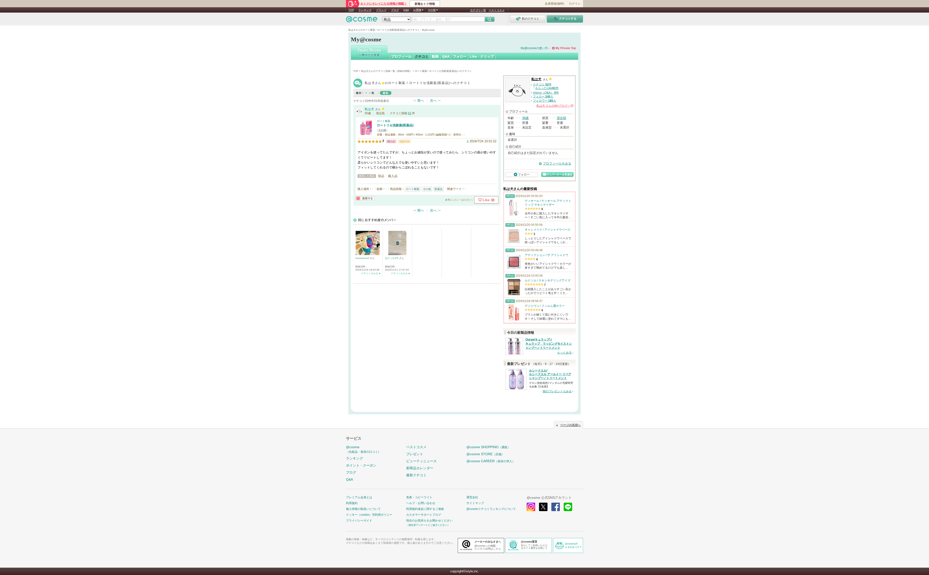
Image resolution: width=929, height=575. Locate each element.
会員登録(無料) (554, 3)
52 (409, 113)
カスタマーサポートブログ (423, 514)
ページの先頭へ (570, 425)
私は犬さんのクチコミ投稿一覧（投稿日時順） (386, 71)
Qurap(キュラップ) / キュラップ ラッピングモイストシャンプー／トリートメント (548, 343)
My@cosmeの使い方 (534, 48)
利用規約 (352, 503)
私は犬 (369, 109)
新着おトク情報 (425, 4)
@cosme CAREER (490, 461)
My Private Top (565, 48)
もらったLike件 (547, 88)
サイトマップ (475, 503)
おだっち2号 (392, 258)
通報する (365, 198)
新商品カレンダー (419, 468)
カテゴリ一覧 (478, 10)
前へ (420, 100)
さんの (554, 105)
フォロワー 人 (544, 100)
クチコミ (421, 56)
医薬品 (438, 189)
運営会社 (472, 497)
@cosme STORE (485, 454)
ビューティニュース (421, 461)
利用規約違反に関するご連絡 (425, 509)
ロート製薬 (383, 121)
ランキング (365, 9)
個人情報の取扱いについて (363, 509)
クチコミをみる (369, 273)
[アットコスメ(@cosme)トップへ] (361, 20)
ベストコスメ (497, 10)
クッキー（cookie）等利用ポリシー (369, 514)
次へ (433, 100)
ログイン (575, 3)
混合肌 (561, 118)
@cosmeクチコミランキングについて (491, 509)
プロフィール (401, 56)
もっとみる (564, 352)
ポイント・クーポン (361, 465)
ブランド (381, 9)
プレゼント (414, 454)
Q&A (406, 9)
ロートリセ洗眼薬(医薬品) (395, 125)
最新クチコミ (416, 475)
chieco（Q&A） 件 (546, 92)
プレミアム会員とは (359, 497)
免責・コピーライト (419, 497)
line (568, 507)
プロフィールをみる (557, 163)
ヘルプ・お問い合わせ (420, 503)
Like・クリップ (482, 56)
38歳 (525, 118)
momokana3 (362, 258)
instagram (531, 507)
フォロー (459, 56)
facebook (555, 507)
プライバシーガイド (359, 520)
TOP (351, 9)
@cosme (363, 449)
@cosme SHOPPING (488, 447)
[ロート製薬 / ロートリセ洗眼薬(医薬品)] (366, 134)
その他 (382, 130)
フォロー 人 (543, 96)
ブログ (395, 9)
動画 (435, 56)
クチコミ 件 (542, 84)
